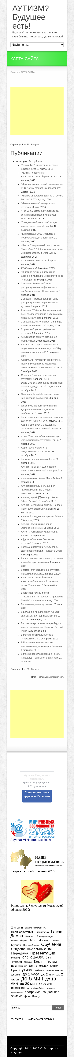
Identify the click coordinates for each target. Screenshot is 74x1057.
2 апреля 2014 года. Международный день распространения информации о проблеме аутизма (42, 314)
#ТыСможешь (28, 268)
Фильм (51, 961)
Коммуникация (44, 936)
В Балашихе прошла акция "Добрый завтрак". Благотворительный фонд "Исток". (40, 616)
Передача (19, 953)
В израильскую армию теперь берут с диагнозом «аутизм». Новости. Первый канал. (42, 627)
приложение (17, 992)
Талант (38, 961)
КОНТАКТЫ (16, 1019)
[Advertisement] (37, 111)
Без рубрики (35, 161)
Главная (14, 72)
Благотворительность (35, 928)
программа (32, 992)
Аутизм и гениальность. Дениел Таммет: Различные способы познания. (38, 490)
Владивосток (42, 932)
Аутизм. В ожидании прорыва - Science (42, 516)
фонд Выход (32, 996)
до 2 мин (47, 974)
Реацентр (15, 958)
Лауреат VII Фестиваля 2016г (30, 839)
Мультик (16, 945)
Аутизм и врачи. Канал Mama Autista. (40, 478)
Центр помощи (38, 965)
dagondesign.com (55, 677)
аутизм (25, 969)
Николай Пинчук (31, 945)
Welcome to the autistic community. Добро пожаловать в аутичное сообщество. (39, 409)
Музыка (54, 940)
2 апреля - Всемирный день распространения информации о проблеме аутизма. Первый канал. (39, 287)
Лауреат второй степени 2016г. (33, 871)
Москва (43, 940)
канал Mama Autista (36, 988)
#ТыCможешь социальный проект (39, 260)
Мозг (33, 940)
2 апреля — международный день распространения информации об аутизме (39, 302)
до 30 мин (45, 983)
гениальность (54, 970)
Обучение (51, 944)
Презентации (42, 953)
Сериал (27, 962)
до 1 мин (15, 974)
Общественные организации (31, 949)
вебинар (39, 970)
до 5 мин (32, 978)
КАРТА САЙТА (35, 1019)
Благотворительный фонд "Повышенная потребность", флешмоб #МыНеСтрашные (42, 597)
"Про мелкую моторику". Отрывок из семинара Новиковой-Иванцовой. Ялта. (40, 215)
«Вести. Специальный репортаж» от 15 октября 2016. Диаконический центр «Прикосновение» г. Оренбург (42, 249)
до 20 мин (28, 984)
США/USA (37, 957)
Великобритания (22, 931)
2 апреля (17, 927)
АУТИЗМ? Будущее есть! (30, 17)
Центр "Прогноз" (19, 966)
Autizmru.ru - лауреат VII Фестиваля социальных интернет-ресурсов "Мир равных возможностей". (41, 348)
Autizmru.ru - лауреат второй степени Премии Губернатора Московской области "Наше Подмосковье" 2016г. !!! (41, 364)
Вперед (35, 144)
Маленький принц (19, 940)
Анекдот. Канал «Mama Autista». (38, 459)
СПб (25, 957)
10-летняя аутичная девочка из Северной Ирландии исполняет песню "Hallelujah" (42, 276)
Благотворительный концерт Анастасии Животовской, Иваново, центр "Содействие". (39, 581)
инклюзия (18, 987)
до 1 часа (31, 974)
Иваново (29, 936)
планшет (51, 988)
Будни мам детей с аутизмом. (37, 604)
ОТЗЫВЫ (49, 1019)
